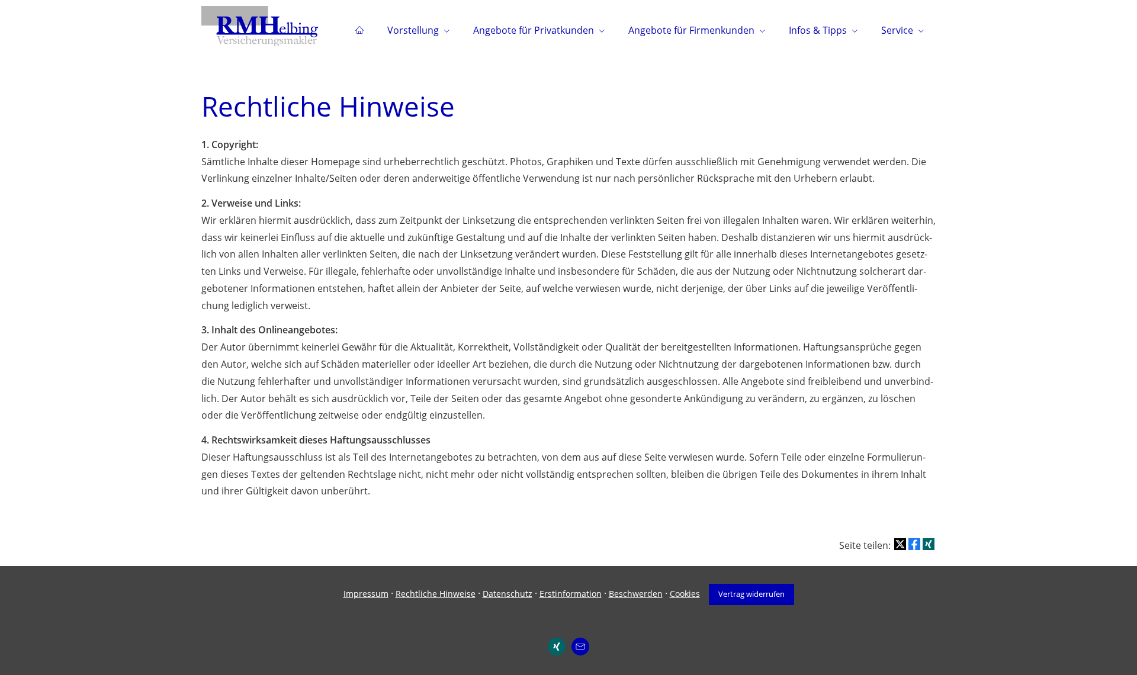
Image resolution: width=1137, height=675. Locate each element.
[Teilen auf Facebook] (914, 544)
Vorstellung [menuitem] (413, 30)
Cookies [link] (685, 593)
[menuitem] (359, 30)
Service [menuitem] (897, 30)
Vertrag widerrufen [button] (751, 594)
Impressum (365, 593)
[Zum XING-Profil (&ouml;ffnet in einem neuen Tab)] (557, 646)
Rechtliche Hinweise (436, 593)
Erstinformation (570, 593)
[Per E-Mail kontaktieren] (580, 646)
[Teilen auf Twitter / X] (900, 544)
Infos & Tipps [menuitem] (818, 30)
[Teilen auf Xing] (928, 544)
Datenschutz (507, 593)
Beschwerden (636, 593)
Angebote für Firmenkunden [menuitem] (691, 30)
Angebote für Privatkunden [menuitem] (533, 30)
